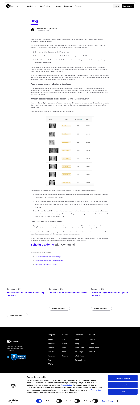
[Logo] (12, 6)
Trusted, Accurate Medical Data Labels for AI (49, 260)
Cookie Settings (108, 401)
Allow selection (122, 385)
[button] (31, 6)
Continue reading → (17, 315)
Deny (123, 391)
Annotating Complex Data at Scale (46, 264)
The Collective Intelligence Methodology (47, 257)
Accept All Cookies (123, 378)
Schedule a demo (42, 244)
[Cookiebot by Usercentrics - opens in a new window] (13, 401)
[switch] (59, 401)
